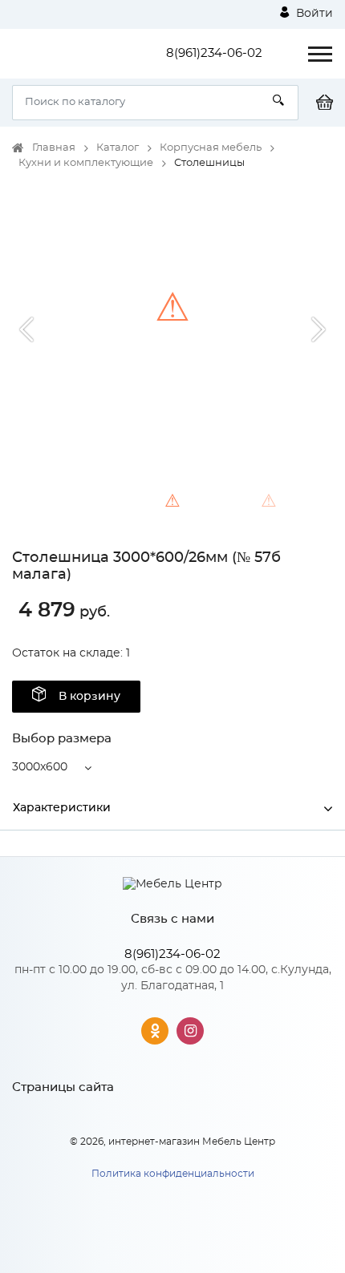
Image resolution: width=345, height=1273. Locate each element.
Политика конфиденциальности (172, 1173)
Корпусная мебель (211, 148)
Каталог (117, 148)
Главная (53, 148)
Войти (313, 13)
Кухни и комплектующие (85, 163)
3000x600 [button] (39, 767)
